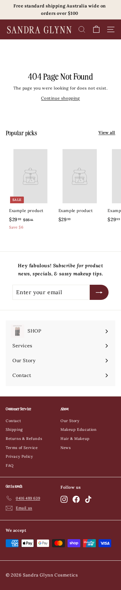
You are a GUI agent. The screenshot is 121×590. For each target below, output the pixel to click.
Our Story (70, 420)
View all (106, 132)
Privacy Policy (19, 456)
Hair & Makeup (75, 438)
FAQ (10, 465)
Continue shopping (60, 98)
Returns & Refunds (24, 438)
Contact (13, 420)
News (66, 447)
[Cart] (96, 29)
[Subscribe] (99, 292)
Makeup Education (79, 429)
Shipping (14, 429)
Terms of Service (22, 447)
